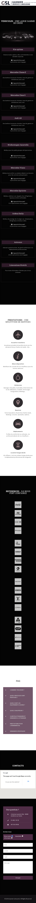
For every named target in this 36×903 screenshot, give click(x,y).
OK (28, 781)
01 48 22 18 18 (15, 820)
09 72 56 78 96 (15, 824)
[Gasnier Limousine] (18, 2)
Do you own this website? (12, 782)
